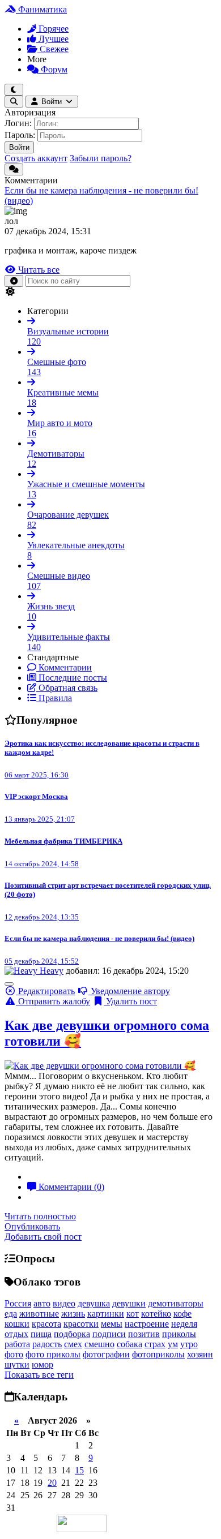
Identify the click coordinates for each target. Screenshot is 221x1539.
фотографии (106, 1354)
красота (46, 1324)
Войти (19, 147)
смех (73, 1344)
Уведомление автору (129, 991)
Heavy (51, 970)
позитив (144, 1334)
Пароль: (20, 135)
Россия (18, 1303)
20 (52, 1483)
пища (41, 1334)
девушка (94, 1303)
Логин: (18, 123)
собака (129, 1344)
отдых (16, 1334)
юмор (42, 1364)
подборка (72, 1334)
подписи (109, 1334)
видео (64, 1303)
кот (132, 1313)
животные (39, 1313)
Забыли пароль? (100, 158)
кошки (17, 1324)
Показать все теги (39, 1374)
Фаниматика (41, 9)
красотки (81, 1324)
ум (173, 1344)
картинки (105, 1313)
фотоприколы (158, 1354)
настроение (147, 1324)
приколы (179, 1334)
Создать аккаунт (36, 158)
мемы (111, 1324)
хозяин (200, 1354)
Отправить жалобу (53, 1001)
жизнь (73, 1313)
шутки (17, 1364)
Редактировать (45, 991)
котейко (156, 1313)
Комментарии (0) (70, 1187)
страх (154, 1344)
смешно (99, 1344)
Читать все (38, 269)
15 (79, 1470)
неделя (184, 1324)
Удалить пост (130, 1001)
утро (189, 1344)
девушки (129, 1303)
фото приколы (53, 1354)
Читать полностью (40, 1216)
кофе (182, 1313)
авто (41, 1303)
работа (17, 1344)
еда (11, 1313)
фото (14, 1354)
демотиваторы (175, 1303)
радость (47, 1344)
